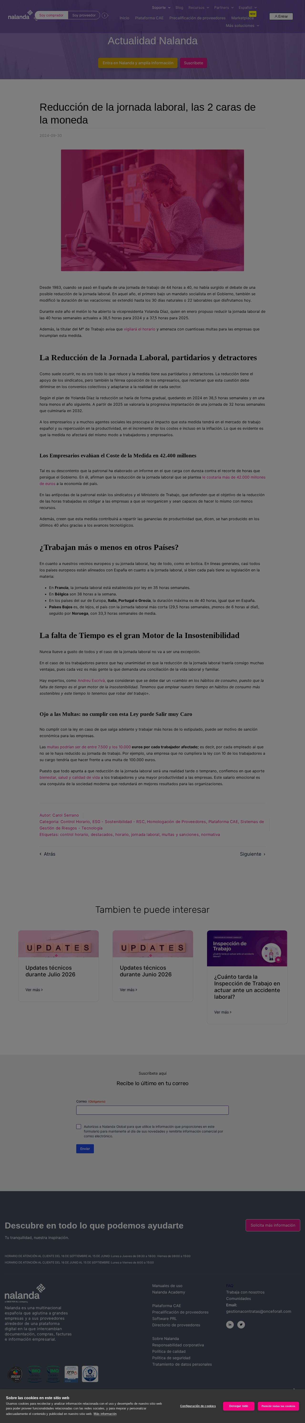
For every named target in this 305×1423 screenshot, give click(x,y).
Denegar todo (238, 1406)
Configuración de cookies (198, 1406)
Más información (105, 1414)
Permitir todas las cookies (278, 1406)
